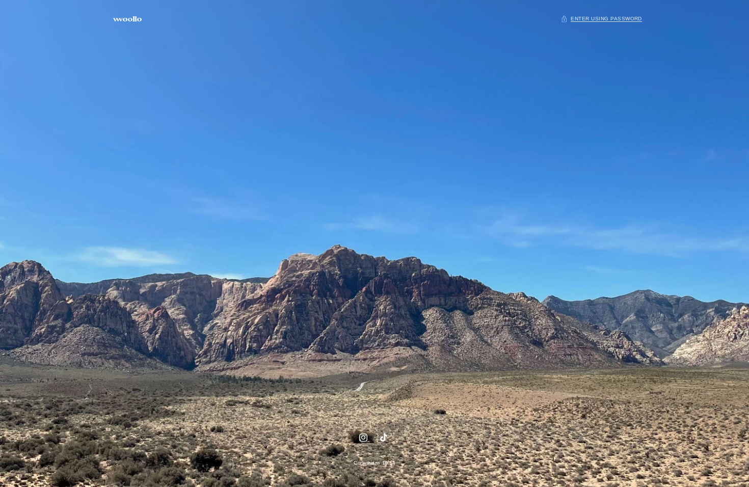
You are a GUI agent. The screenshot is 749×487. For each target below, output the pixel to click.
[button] (601, 19)
